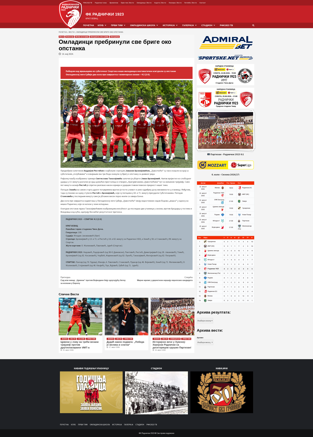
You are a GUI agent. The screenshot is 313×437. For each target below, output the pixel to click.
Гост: (239, 183)
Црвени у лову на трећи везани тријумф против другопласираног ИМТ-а (80, 345)
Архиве (200, 337)
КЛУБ (101, 25)
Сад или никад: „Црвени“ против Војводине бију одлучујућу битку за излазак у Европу (93, 280)
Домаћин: (220, 183)
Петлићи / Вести (190, 3)
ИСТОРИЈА (169, 25)
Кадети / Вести (160, 3)
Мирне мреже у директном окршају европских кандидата (165, 278)
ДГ (239, 238)
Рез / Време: (231, 183)
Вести (61, 37)
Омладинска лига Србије (99, 37)
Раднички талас (101, 3)
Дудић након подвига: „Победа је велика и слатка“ (125, 343)
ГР (248, 238)
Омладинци (115, 37)
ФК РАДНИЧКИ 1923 (105, 14)
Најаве (81, 339)
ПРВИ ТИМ (117, 25)
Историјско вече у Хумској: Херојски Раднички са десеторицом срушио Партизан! (172, 345)
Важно (65, 339)
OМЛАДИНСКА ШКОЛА (142, 25)
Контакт (203, 3)
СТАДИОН (206, 25)
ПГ (243, 238)
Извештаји (69, 37)
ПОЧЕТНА (88, 25)
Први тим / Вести (127, 3)
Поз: (199, 238)
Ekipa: (206, 238)
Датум (203, 183)
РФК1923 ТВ (87, 3)
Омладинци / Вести (144, 3)
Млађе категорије (82, 37)
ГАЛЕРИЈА (188, 25)
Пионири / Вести (175, 3)
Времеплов (114, 3)
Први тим (91, 339)
